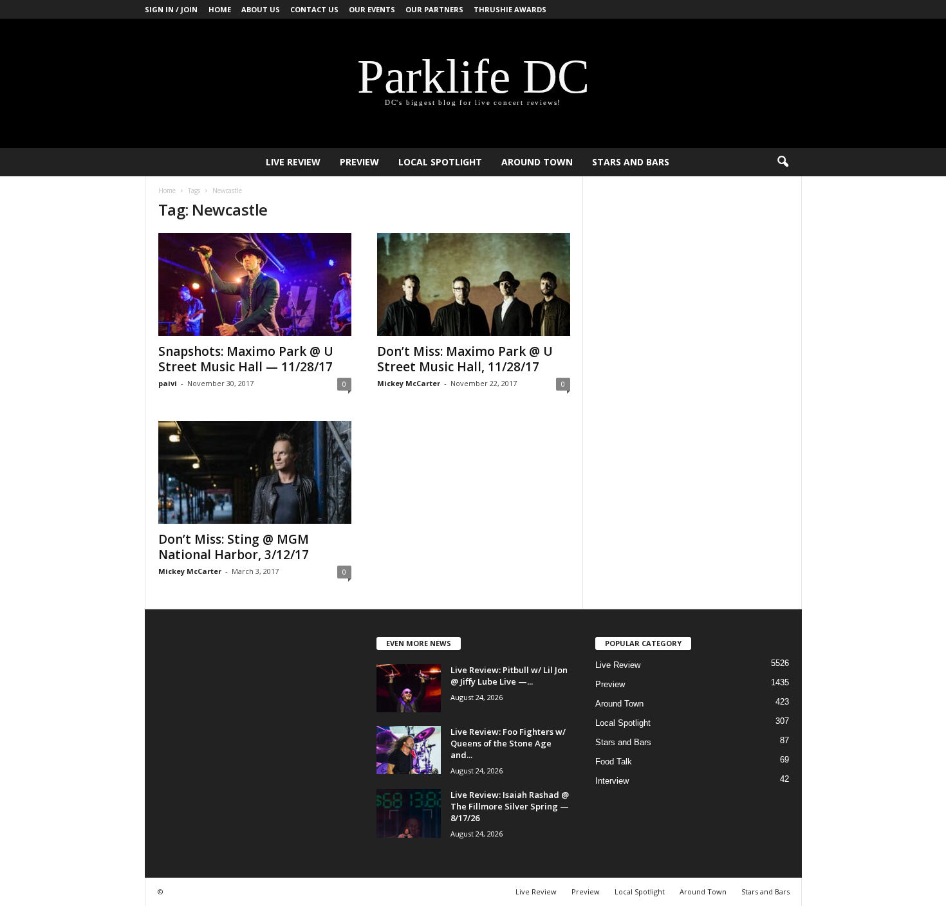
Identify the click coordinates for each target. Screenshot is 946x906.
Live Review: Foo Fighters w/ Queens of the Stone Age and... (508, 743)
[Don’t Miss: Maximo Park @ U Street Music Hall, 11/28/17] (473, 284)
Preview (359, 162)
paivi (167, 383)
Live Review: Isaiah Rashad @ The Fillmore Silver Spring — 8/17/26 (509, 806)
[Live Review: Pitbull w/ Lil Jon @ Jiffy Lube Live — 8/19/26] (408, 688)
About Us (260, 9)
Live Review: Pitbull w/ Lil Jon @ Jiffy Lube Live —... (509, 675)
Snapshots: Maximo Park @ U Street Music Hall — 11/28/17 (245, 359)
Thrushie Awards (510, 9)
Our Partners (434, 9)
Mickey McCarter (408, 383)
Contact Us (314, 9)
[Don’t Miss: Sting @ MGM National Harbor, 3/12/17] (254, 472)
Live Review (293, 162)
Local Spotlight (440, 162)
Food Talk (613, 761)
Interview (612, 781)
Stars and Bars (630, 162)
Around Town (537, 162)
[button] (782, 162)
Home (220, 9)
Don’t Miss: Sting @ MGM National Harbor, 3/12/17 (233, 547)
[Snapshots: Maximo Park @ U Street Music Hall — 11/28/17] (254, 284)
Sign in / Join (171, 9)
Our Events (372, 9)
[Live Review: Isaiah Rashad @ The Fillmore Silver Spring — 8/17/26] (408, 813)
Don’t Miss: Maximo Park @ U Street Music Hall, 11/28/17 (465, 359)
